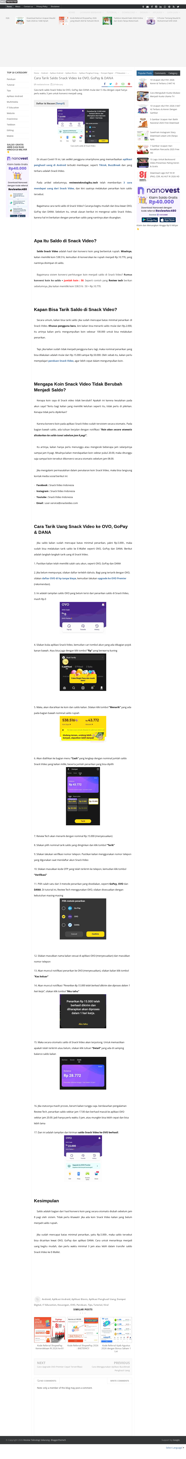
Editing (10, 130)
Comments (160, 73)
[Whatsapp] (165, 6)
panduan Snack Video (61, 360)
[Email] (147, 6)
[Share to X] (111, 84)
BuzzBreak (114, 165)
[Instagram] (156, 6)
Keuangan (63, 1304)
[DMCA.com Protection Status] (9, 2)
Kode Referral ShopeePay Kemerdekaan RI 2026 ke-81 (50, 1347)
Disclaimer (55, 6)
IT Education (49, 1304)
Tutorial (97, 1304)
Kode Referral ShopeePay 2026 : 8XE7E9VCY (82, 1347)
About (17, 6)
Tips (90, 1304)
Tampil (60, 103)
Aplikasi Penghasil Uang (102, 1299)
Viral (106, 1304)
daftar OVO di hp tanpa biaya (59, 578)
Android (46, 1299)
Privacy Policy (41, 6)
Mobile (10, 136)
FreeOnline (12, 119)
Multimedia (12, 101)
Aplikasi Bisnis (79, 1299)
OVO (72, 1304)
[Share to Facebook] (105, 84)
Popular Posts (145, 73)
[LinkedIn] (160, 6)
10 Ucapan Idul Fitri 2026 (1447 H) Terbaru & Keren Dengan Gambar (165, 109)
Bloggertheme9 (58, 1440)
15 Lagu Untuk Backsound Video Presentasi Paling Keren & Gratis (164, 163)
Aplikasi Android (61, 1299)
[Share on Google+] (117, 84)
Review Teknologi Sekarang (36, 1440)
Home (9, 6)
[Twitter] (178, 6)
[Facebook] (152, 6)
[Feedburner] (173, 6)
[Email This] (123, 84)
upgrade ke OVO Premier (112, 578)
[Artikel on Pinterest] (169, 6)
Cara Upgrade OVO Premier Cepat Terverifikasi (59, 1366)
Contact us (28, 6)
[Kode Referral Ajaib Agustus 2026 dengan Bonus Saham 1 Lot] (116, 1342)
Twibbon (11, 124)
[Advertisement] (93, 45)
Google (176, 1440)
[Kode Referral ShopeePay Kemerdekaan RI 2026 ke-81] (49, 1342)
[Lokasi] (143, 6)
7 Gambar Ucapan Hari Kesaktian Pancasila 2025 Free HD (164, 149)
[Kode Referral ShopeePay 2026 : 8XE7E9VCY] (83, 1342)
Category (173, 73)
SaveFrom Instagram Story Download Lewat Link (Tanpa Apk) (164, 136)
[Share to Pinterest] (129, 84)
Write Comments (119, 1380)
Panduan (82, 1304)
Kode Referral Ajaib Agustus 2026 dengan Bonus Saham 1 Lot (116, 1348)
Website (11, 113)
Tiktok (103, 165)
